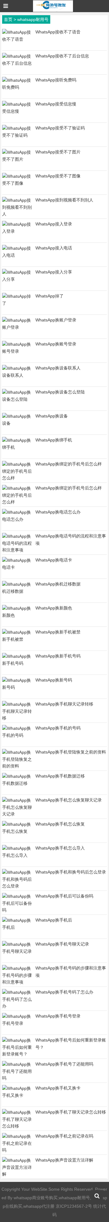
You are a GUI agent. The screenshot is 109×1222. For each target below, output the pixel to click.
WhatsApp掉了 (49, 295)
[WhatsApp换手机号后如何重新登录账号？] (17, 1054)
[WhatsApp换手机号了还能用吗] (17, 1078)
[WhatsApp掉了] (17, 303)
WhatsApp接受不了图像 (58, 175)
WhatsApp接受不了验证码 (60, 127)
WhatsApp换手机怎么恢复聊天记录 (68, 800)
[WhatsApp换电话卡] (17, 567)
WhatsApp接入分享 (53, 271)
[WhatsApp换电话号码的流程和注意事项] (17, 549)
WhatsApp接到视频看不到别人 (64, 199)
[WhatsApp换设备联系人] (17, 375)
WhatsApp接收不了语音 (58, 31)
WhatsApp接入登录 (53, 223)
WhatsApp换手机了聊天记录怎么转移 (70, 1112)
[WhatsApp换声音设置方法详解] (17, 1174)
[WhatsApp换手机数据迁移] (17, 783)
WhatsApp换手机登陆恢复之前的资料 (70, 752)
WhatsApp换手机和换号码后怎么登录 (70, 872)
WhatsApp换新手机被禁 (58, 632)
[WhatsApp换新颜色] (17, 615)
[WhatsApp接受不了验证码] (17, 135)
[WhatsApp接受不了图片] (17, 159)
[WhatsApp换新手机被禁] (17, 639)
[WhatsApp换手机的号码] (17, 735)
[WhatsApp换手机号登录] (17, 1023)
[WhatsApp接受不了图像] (17, 183)
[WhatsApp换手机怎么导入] (17, 855)
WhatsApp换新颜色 (53, 608)
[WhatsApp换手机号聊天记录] (17, 951)
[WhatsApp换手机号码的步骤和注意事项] (17, 982)
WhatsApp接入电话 (53, 247)
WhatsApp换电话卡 (53, 560)
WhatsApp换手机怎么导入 (60, 848)
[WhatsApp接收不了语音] (17, 39)
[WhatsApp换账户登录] (17, 327)
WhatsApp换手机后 (53, 920)
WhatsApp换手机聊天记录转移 (64, 704)
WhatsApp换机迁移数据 (58, 584)
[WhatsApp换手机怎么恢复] (17, 831)
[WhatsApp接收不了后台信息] (17, 63)
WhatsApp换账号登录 (55, 344)
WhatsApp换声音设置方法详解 (64, 1160)
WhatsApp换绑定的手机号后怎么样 (68, 464)
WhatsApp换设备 (51, 416)
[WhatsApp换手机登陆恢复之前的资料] (17, 766)
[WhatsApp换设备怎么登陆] (17, 399)
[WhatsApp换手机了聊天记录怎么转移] (17, 1126)
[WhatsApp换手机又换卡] (17, 1095)
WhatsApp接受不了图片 (58, 151)
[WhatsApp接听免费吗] (17, 87)
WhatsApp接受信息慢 (55, 103)
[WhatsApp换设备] (17, 423)
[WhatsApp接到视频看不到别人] (17, 213)
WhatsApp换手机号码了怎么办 (64, 992)
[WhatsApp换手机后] (17, 927)
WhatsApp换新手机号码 (58, 656)
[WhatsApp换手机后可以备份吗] (17, 910)
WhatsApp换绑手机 (53, 440)
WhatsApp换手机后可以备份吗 (64, 896)
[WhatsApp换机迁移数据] (17, 591)
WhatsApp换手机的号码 (58, 728)
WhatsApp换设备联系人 (58, 368)
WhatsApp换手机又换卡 (58, 1088)
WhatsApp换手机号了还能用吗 (64, 1064)
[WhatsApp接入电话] (17, 255)
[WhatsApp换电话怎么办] (17, 519)
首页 (8, 19)
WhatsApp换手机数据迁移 (60, 776)
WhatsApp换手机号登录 (58, 1016)
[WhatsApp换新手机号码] (17, 663)
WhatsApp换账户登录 (55, 320)
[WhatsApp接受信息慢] (17, 111)
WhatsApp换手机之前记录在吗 (64, 1136)
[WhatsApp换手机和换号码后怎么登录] (17, 886)
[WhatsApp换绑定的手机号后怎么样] (17, 477)
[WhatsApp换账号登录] (17, 351)
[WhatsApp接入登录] (17, 231)
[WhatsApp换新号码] (17, 687)
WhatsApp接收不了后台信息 (62, 55)
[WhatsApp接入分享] (17, 279)
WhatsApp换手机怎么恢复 (60, 824)
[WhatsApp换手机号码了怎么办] (17, 1006)
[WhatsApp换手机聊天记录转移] (17, 718)
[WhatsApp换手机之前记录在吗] (17, 1150)
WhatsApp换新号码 (53, 680)
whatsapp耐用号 (32, 19)
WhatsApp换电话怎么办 (58, 512)
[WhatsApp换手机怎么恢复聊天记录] (17, 814)
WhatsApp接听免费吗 (55, 79)
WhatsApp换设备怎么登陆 (60, 392)
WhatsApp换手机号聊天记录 (62, 944)
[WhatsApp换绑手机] (17, 447)
